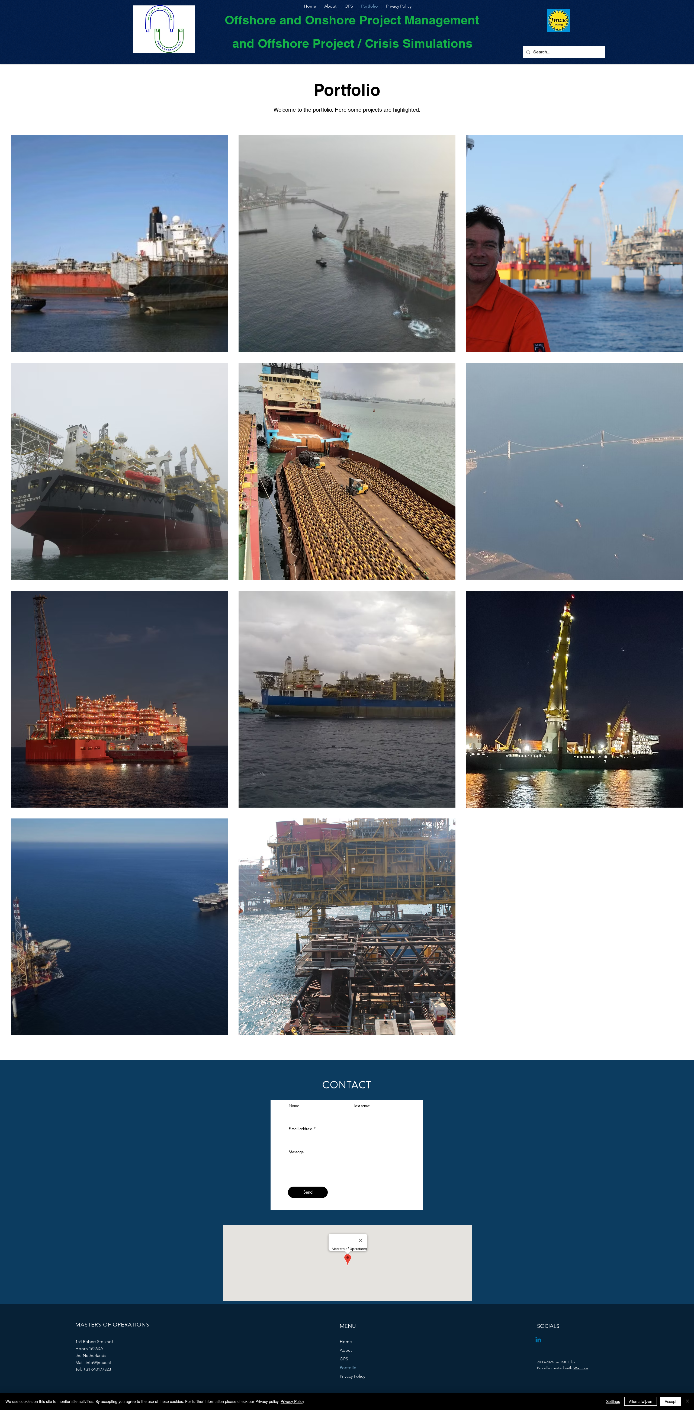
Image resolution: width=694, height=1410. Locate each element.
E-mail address (301, 1129)
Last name (362, 1106)
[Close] (687, 1401)
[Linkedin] (538, 1340)
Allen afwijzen (640, 1401)
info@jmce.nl (98, 1362)
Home (346, 1341)
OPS (344, 1358)
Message (296, 1152)
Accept (670, 1401)
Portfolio (348, 1367)
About (346, 1350)
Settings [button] (613, 1401)
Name (294, 1106)
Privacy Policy (352, 1376)
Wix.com (580, 1368)
